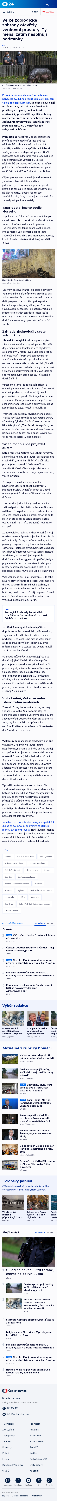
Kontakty (34, 1470)
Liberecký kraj (32, 870)
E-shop (6, 1459)
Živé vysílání (8, 1429)
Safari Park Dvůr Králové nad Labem (34, 904)
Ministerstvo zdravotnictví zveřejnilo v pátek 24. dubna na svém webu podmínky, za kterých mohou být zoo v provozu (28, 825)
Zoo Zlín (8, 877)
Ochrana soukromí (20, 1495)
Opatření (35, 897)
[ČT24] (8, 4)
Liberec (38, 883)
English (5, 1495)
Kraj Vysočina (46, 856)
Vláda (22, 897)
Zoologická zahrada (26, 877)
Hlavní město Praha (25, 856)
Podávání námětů (38, 1459)
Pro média (35, 1423)
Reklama (34, 1429)
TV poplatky (8, 1435)
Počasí (5, 1453)
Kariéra (33, 1453)
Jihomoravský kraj (37, 863)
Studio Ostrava (37, 1441)
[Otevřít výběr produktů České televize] (54, 4)
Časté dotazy (36, 1464)
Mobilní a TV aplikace (12, 1464)
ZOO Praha (9, 897)
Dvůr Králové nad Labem (41, 890)
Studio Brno (36, 1435)
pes (3, 45)
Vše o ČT (6, 1470)
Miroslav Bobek (11, 910)
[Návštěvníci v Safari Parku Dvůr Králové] (28, 67)
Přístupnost (37, 1495)
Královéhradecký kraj (14, 863)
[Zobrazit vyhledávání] (47, 4)
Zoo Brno (9, 904)
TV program (8, 1423)
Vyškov (21, 890)
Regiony (48, 870)
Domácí (8, 856)
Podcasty (7, 1447)
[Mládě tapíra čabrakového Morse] (28, 263)
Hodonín (8, 890)
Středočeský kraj (12, 870)
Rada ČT (34, 1447)
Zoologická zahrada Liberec (17, 883)
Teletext (6, 1441)
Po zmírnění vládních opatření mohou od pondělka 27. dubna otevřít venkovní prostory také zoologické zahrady (28, 98)
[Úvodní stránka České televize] (14, 1390)
